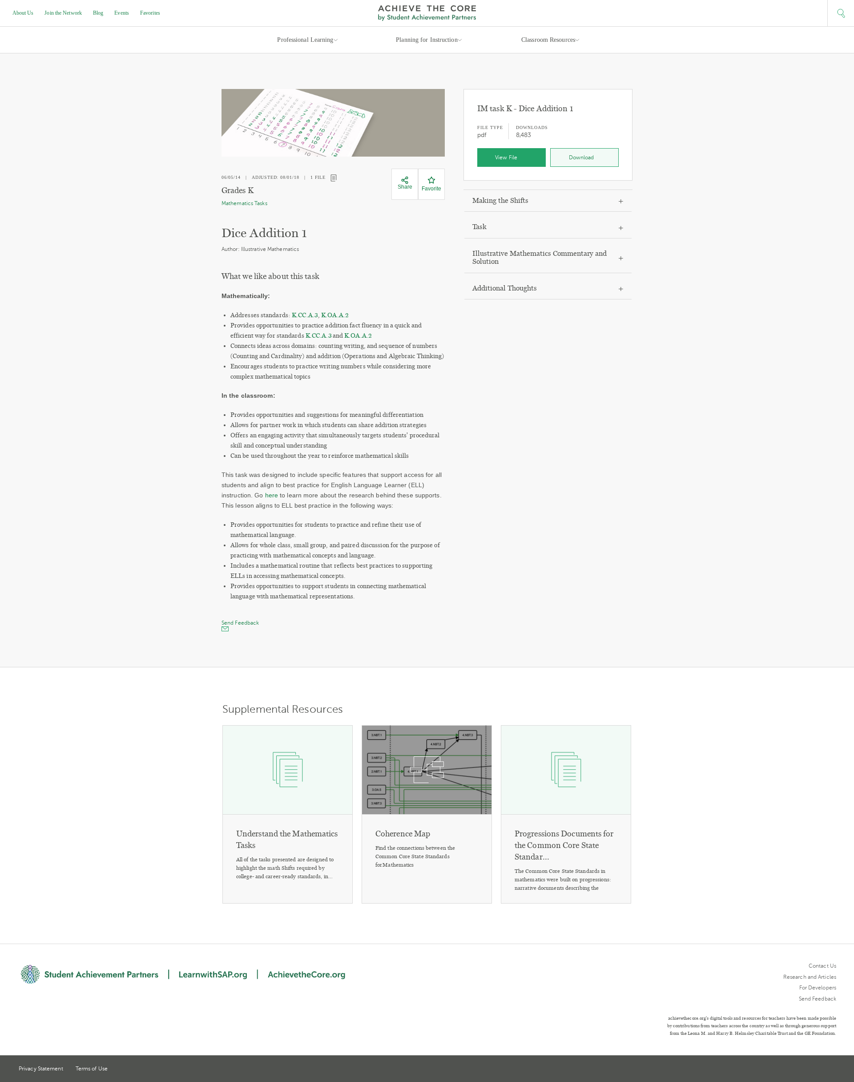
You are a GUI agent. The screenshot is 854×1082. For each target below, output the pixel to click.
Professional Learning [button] (305, 39)
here (272, 495)
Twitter (800, 1069)
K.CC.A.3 (305, 315)
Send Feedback (817, 999)
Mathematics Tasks (244, 203)
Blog (98, 13)
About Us (23, 13)
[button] (840, 13)
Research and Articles (809, 977)
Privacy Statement (41, 1069)
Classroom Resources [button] (548, 39)
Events (121, 13)
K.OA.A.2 (335, 315)
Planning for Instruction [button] (426, 39)
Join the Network (63, 13)
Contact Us (822, 966)
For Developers (817, 988)
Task (479, 226)
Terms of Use (92, 1069)
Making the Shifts (500, 200)
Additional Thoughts (504, 288)
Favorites (150, 13)
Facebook (832, 1069)
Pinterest (816, 1069)
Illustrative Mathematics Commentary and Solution (539, 257)
